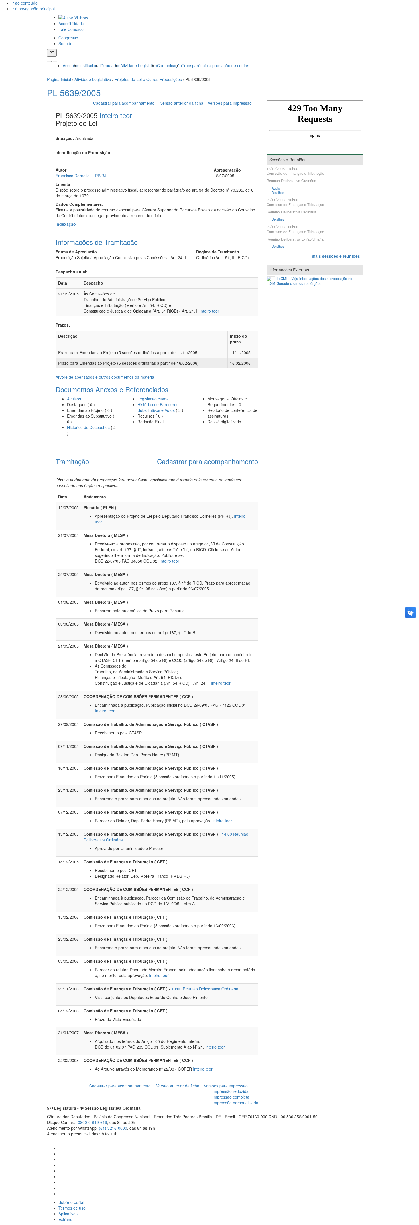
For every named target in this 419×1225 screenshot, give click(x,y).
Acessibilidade (71, 23)
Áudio (276, 188)
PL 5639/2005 (74, 92)
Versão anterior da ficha (182, 103)
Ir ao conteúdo (24, 3)
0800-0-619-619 (92, 1122)
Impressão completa (231, 1097)
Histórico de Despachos (88, 427)
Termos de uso (72, 1208)
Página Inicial (59, 79)
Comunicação (169, 65)
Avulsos (74, 399)
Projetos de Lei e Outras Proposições (148, 79)
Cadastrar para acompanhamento (125, 103)
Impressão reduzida (231, 1091)
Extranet (66, 1219)
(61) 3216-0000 (113, 1128)
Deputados (110, 65)
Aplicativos (68, 1213)
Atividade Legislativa (138, 65)
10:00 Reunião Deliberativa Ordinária (204, 989)
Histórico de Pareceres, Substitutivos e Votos (158, 407)
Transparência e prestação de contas (215, 65)
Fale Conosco (71, 29)
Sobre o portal (71, 1202)
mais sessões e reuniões (336, 256)
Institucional (90, 65)
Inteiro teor (115, 115)
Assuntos (71, 65)
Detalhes (278, 192)
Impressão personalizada (235, 1102)
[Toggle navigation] (49, 61)
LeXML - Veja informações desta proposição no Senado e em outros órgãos (314, 281)
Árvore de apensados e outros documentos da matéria (105, 377)
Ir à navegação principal (33, 8)
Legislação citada (153, 399)
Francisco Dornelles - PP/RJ (81, 175)
